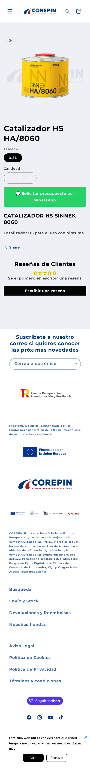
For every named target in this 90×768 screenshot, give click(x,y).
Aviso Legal (21, 646)
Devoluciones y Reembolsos (40, 612)
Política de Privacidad (33, 669)
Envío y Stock (24, 601)
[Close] (86, 737)
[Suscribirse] (75, 364)
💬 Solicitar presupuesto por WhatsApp (45, 196)
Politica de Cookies (30, 657)
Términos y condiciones (35, 681)
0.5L (13, 158)
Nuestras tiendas (27, 624)
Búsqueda (20, 589)
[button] (9, 11)
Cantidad (12, 168)
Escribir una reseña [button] (45, 291)
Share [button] (14, 247)
